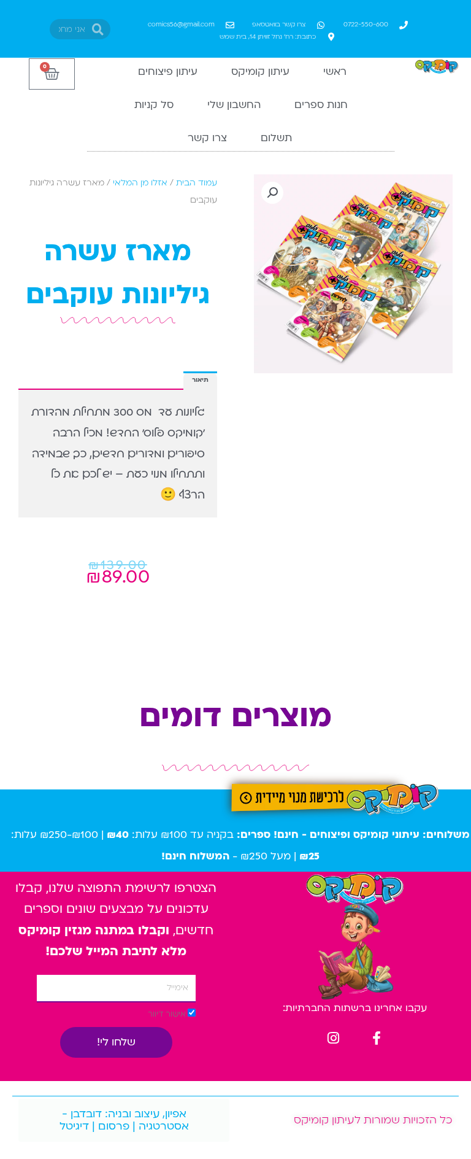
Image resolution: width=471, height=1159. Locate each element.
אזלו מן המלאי (140, 182)
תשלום (276, 138)
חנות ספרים (321, 105)
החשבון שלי (234, 105)
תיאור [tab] (200, 380)
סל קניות (154, 105)
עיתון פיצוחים (167, 71)
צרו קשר (207, 138)
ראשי (335, 71)
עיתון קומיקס (260, 71)
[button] (272, 193)
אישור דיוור (167, 1014)
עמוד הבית (196, 182)
